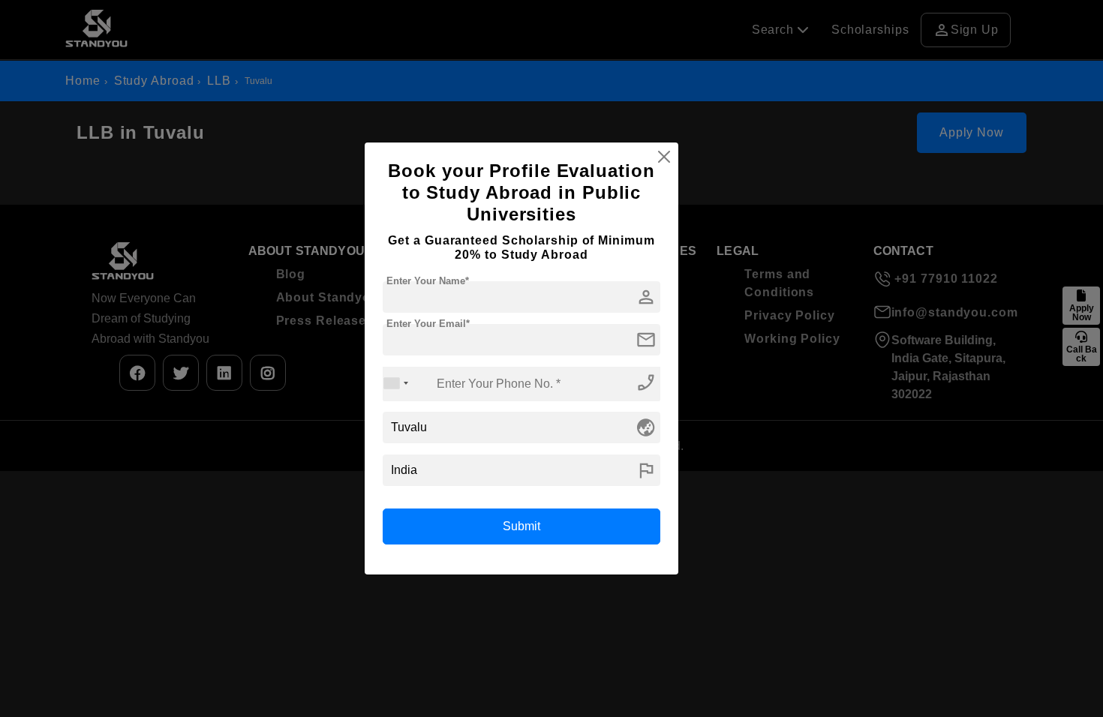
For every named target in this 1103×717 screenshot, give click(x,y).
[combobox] (396, 383)
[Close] (664, 156)
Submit (521, 526)
